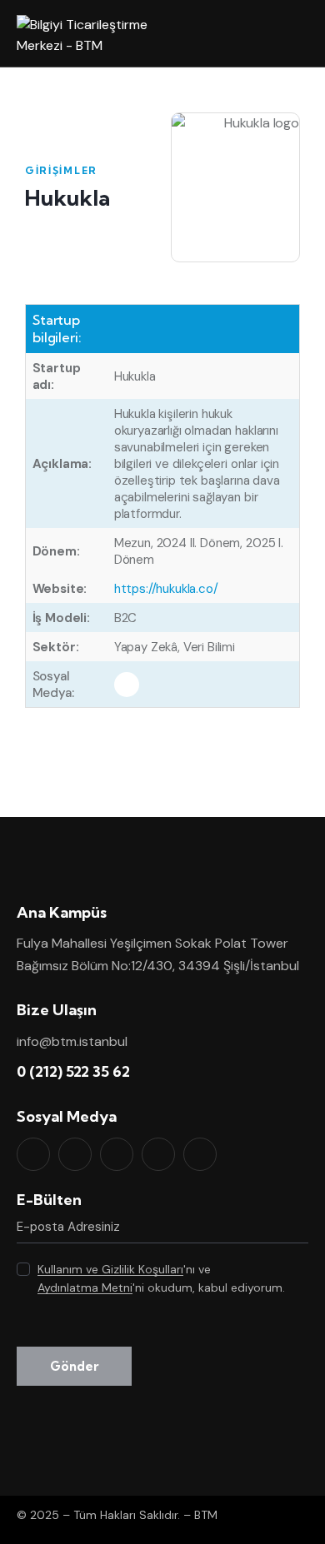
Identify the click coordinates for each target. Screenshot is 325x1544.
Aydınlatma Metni (85, 1288)
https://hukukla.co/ (166, 588)
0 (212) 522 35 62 (73, 1071)
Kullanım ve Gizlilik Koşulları (110, 1269)
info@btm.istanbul (72, 1041)
